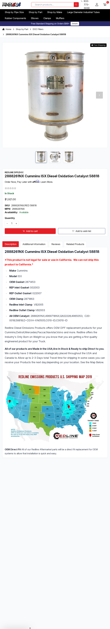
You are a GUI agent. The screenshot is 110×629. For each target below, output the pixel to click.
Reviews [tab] (55, 244)
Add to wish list (83, 231)
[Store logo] (11, 4)
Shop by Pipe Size (14, 12)
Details (75, 24)
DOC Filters (38, 29)
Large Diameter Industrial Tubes (83, 12)
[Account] (97, 4)
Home (8, 29)
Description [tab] (10, 244)
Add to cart (32, 231)
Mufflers (60, 18)
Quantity (10, 218)
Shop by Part (35, 12)
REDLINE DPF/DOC (14, 172)
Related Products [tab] (75, 244)
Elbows (35, 18)
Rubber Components (15, 18)
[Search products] (76, 4)
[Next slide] (99, 95)
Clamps (47, 18)
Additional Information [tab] (33, 244)
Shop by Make (54, 12)
